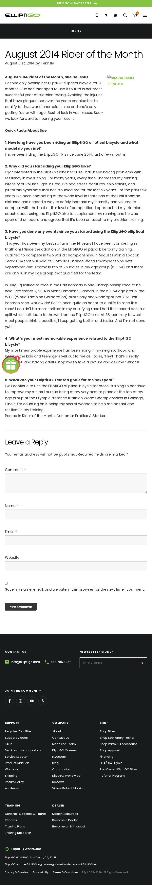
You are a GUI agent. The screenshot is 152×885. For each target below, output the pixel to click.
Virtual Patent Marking (68, 788)
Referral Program (112, 775)
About (56, 731)
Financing (106, 757)
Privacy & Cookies (16, 872)
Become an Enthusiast (68, 826)
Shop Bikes (107, 731)
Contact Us (60, 738)
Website (12, 557)
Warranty (12, 769)
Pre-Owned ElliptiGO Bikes (118, 769)
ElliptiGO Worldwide (66, 775)
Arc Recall (12, 788)
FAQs (8, 744)
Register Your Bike (18, 731)
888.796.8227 (61, 662)
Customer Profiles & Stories (80, 415)
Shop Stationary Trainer (117, 738)
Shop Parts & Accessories (118, 744)
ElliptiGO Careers (64, 750)
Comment (15, 469)
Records (11, 820)
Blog (55, 763)
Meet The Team (64, 744)
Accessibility (40, 872)
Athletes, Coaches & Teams (26, 814)
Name (11, 505)
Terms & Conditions (65, 872)
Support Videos (16, 738)
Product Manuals (17, 763)
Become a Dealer (65, 820)
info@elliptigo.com (25, 662)
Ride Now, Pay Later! (74, 3)
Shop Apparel (110, 750)
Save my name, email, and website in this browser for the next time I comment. (74, 589)
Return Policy (14, 782)
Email (11, 531)
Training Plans (15, 826)
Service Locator (16, 757)
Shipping (11, 775)
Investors (59, 757)
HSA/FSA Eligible (111, 763)
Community (61, 769)
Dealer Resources (65, 814)
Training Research (18, 833)
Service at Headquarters (23, 750)
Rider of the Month (38, 415)
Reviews (58, 782)
